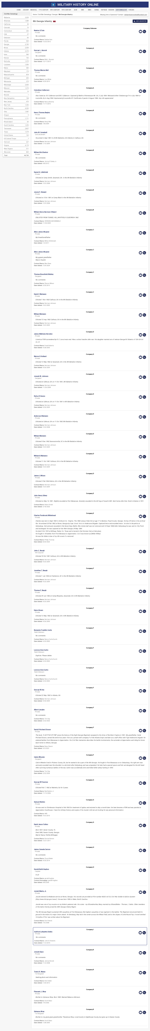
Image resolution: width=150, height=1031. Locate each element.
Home (35, 14)
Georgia (54, 14)
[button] (73, 30)
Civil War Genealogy (44, 14)
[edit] (144, 31)
